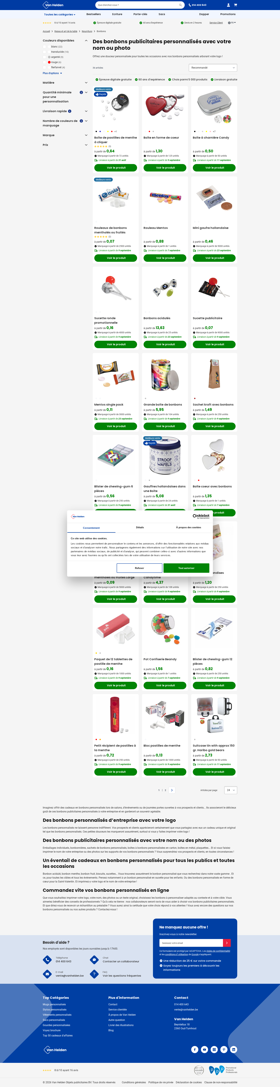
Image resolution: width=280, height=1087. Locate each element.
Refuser (139, 568)
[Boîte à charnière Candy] (214, 107)
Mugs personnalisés (54, 1004)
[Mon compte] (228, 5)
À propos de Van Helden (122, 1014)
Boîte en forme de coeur (161, 138)
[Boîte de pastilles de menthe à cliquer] (115, 107)
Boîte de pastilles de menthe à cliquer (115, 140)
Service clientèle (117, 1009)
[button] (86, 40)
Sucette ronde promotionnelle (105, 320)
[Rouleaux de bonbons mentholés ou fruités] (115, 197)
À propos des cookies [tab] (188, 527)
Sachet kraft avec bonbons (213, 404)
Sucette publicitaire (207, 318)
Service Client (216, 22)
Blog (111, 1030)
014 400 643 (199, 5)
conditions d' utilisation (176, 954)
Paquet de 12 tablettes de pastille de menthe (113, 661)
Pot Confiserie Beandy (160, 659)
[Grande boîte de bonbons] (165, 374)
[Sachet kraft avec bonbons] (214, 374)
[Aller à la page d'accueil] (53, 5)
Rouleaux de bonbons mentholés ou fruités (110, 230)
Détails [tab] (140, 527)
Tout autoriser (186, 568)
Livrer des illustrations (121, 1025)
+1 (115, 131)
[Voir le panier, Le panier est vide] (235, 5)
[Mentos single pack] (115, 374)
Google (195, 954)
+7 (214, 131)
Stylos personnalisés (54, 1009)
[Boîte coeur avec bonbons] (214, 456)
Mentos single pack (108, 404)
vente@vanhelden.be (186, 1009)
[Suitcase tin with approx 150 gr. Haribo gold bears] (214, 715)
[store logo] (91, 1050)
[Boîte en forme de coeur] (165, 107)
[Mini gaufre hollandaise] (214, 197)
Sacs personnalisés (54, 1020)
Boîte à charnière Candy (211, 138)
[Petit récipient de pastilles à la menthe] (115, 715)
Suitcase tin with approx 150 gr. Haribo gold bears (214, 748)
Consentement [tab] (91, 527)
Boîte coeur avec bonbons (212, 486)
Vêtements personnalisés (57, 1014)
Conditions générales (134, 1082)
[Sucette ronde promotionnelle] (115, 287)
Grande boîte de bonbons (163, 404)
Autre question (116, 1020)
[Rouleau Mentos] (165, 197)
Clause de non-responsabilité (220, 1082)
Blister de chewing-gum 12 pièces (212, 661)
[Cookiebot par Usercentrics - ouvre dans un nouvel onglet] (195, 516)
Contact (112, 1004)
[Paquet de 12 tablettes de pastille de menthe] (115, 628)
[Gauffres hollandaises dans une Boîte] (165, 456)
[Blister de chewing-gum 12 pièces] (214, 628)
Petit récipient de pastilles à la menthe (115, 748)
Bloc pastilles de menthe (162, 746)
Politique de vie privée (160, 1082)
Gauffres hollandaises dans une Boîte (165, 488)
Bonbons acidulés (157, 318)
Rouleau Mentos (156, 228)
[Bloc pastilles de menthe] (165, 715)
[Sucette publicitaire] (214, 287)
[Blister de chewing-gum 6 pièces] (115, 456)
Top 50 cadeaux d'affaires (58, 1035)
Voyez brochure (51, 1030)
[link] (154, 790)
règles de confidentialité (218, 951)
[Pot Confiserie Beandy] (165, 628)
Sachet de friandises (208, 573)
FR (232, 22)
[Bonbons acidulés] (165, 287)
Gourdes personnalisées (56, 1025)
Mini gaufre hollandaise (210, 228)
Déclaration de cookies (189, 1082)
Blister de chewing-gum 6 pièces (113, 488)
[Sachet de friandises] (214, 542)
